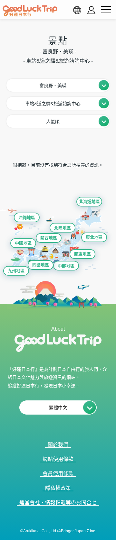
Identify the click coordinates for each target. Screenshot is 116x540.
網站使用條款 (58, 459)
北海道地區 (89, 201)
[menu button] (106, 10)
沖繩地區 (26, 217)
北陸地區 (62, 227)
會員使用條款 (58, 473)
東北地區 (94, 237)
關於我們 (58, 444)
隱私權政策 (58, 488)
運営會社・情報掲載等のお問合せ (58, 502)
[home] (30, 10)
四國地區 (40, 264)
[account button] (91, 10)
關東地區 (82, 254)
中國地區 (23, 243)
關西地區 (48, 237)
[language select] (77, 10)
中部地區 (66, 265)
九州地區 (16, 270)
